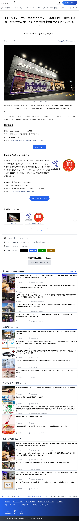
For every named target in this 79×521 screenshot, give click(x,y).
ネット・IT (70, 8)
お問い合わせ (44, 505)
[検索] (59, 3)
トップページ (7, 496)
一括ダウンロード (40, 230)
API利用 (34, 505)
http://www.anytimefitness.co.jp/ (22, 191)
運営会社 (7, 501)
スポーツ (22, 8)
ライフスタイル (19, 238)
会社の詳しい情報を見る (39, 262)
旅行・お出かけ (54, 8)
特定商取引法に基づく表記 (46, 501)
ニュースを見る (70, 271)
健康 (38, 242)
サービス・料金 (18, 501)
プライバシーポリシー (11, 505)
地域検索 (7, 8)
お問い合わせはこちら (39, 198)
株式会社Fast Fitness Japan (66, 41)
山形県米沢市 (16, 246)
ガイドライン (25, 505)
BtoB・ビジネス (43, 8)
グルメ (63, 8)
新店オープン (45, 242)
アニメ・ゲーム (31, 8)
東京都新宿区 (25, 246)
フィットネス (31, 242)
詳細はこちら (39, 147)
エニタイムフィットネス (19, 242)
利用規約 (60, 501)
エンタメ (15, 8)
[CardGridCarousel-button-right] (75, 219)
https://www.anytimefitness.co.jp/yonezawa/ (27, 140)
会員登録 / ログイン (70, 2)
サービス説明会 (30, 501)
